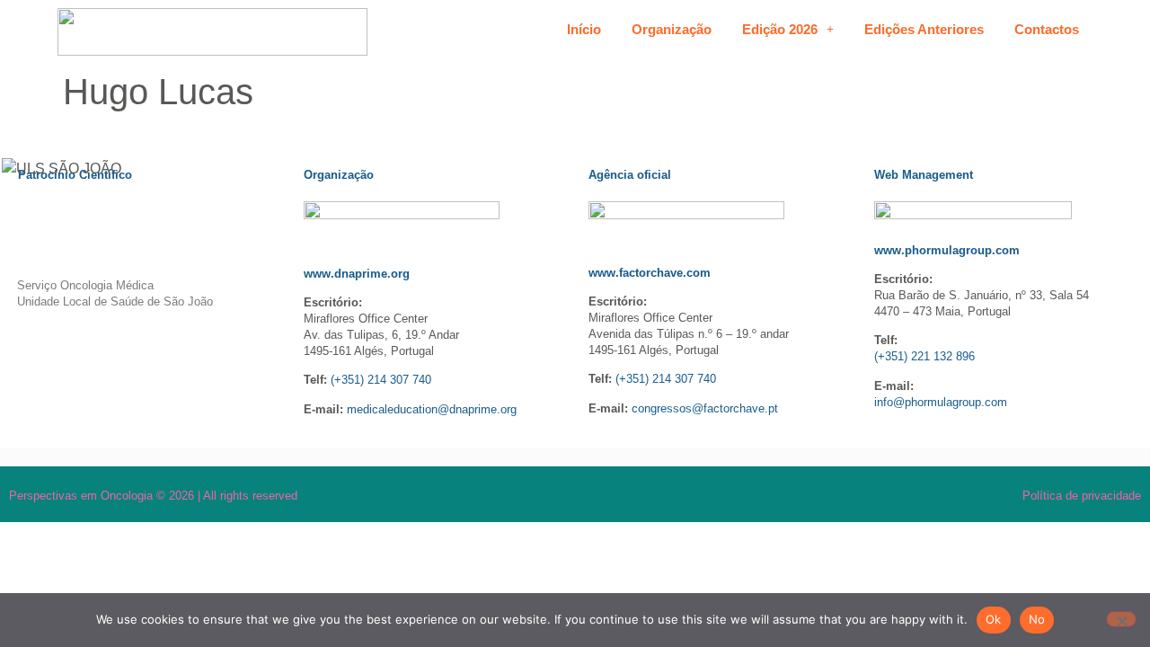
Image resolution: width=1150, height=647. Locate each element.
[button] (788, 29)
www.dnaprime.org (357, 273)
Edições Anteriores (924, 29)
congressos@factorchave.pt (705, 408)
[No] (1121, 619)
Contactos (1046, 29)
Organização (672, 29)
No (1037, 619)
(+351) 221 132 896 (924, 356)
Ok (994, 619)
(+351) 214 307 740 (381, 379)
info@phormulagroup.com (940, 402)
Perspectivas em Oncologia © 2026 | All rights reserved (153, 495)
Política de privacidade (1081, 495)
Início (584, 29)
